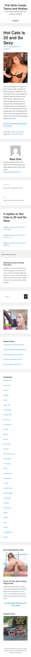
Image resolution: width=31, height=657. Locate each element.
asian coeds (6, 385)
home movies (7, 459)
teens (5, 522)
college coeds (15, 132)
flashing (5, 434)
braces (5, 400)
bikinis (5, 390)
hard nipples (7, 444)
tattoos (5, 512)
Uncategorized (7, 532)
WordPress (23, 650)
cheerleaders (7, 410)
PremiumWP (18, 652)
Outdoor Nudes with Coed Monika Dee (14, 349)
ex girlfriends (7, 424)
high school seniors (9, 454)
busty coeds (6, 405)
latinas (5, 468)
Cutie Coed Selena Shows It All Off (13, 354)
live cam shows (7, 473)
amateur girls (7, 380)
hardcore (6, 449)
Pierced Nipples (8, 493)
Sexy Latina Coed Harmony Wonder (13, 345)
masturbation (7, 478)
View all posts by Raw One (11, 172)
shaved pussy (7, 508)
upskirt (5, 537)
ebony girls (6, 419)
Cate (13, 116)
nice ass (5, 483)
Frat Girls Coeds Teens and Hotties (15, 7)
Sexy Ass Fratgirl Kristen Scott (12, 364)
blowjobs (6, 395)
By (15, 46)
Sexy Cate (9, 91)
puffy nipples (7, 498)
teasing (22, 132)
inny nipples (7, 463)
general (5, 439)
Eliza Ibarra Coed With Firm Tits (12, 359)
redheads (6, 503)
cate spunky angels (17, 134)
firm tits (5, 429)
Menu (16, 21)
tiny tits (5, 527)
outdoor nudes (7, 488)
